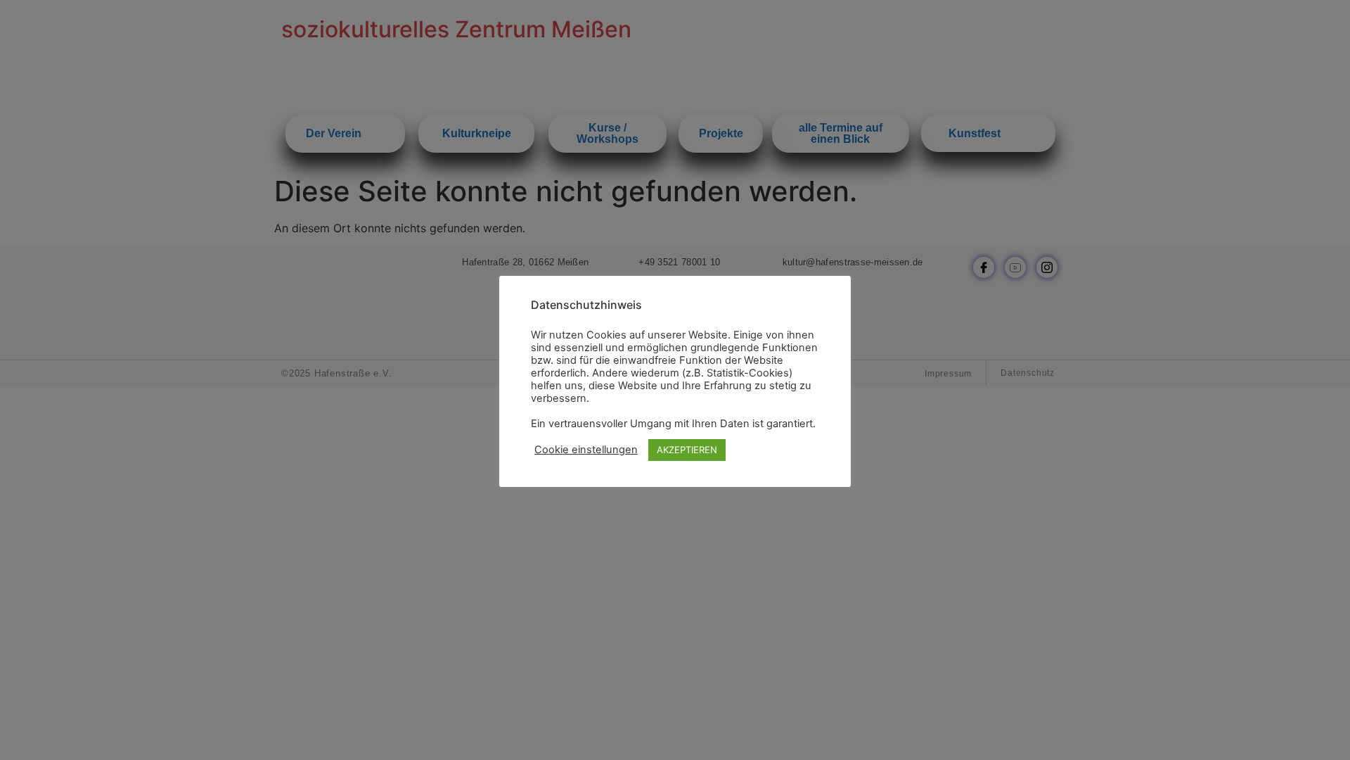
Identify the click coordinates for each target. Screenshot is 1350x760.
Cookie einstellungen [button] (586, 449)
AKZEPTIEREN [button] (687, 449)
